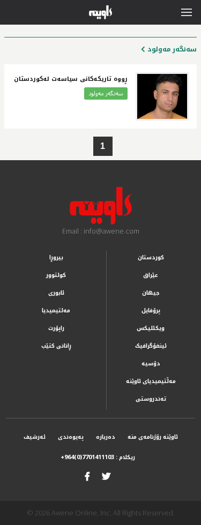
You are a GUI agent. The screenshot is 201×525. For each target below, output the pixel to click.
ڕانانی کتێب (56, 346)
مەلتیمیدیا (56, 310)
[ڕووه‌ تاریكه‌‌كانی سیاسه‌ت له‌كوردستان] (162, 96)
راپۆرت (56, 328)
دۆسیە (151, 363)
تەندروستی (151, 399)
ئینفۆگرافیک (151, 346)
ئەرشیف (35, 437)
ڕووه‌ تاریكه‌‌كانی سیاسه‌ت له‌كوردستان (71, 79)
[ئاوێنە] (100, 205)
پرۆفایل (151, 310)
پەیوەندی (71, 437)
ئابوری (56, 293)
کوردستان (151, 257)
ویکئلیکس (151, 328)
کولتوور (56, 275)
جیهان (151, 293)
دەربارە (105, 437)
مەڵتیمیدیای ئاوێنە (151, 381)
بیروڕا (56, 257)
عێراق (150, 275)
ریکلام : (98, 457)
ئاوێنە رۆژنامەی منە (153, 437)
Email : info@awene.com (100, 231)
